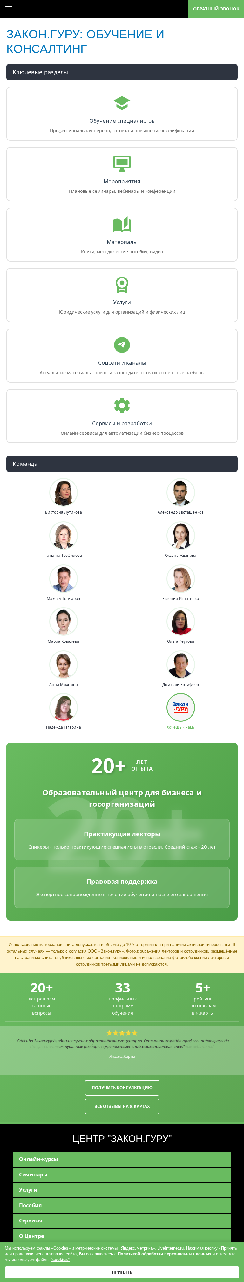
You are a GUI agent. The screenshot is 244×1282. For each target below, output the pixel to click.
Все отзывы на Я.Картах (122, 1106)
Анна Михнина (63, 684)
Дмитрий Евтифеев (180, 684)
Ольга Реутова (180, 641)
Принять (122, 1272)
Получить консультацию (122, 1087)
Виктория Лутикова (63, 512)
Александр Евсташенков (181, 512)
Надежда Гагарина (63, 727)
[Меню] (9, 9)
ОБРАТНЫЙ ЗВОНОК (216, 9)
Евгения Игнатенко (180, 598)
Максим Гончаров (63, 598)
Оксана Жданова (180, 555)
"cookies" (60, 1259)
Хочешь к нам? (180, 727)
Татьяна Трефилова (63, 555)
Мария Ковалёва (63, 641)
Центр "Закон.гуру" (122, 1138)
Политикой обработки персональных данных (164, 1254)
